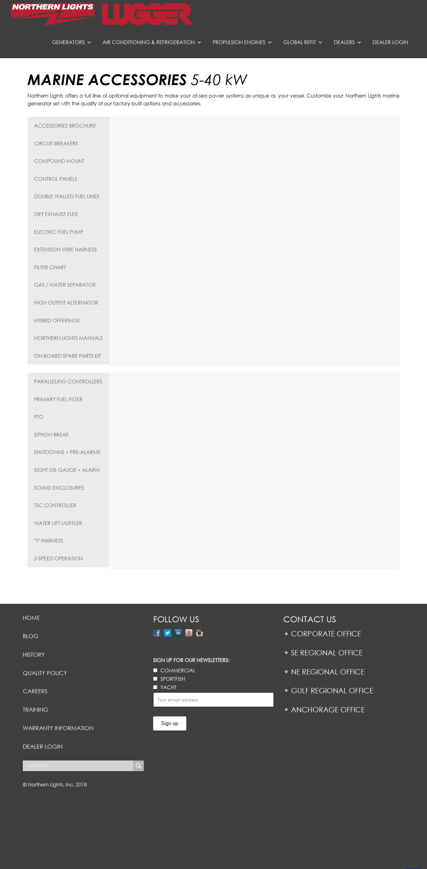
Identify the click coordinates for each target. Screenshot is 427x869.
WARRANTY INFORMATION (58, 728)
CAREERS (35, 691)
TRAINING (35, 709)
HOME (31, 617)
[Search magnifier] (138, 765)
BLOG (30, 636)
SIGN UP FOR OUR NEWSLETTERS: (191, 660)
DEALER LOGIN (43, 746)
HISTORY (34, 654)
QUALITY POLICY (45, 672)
